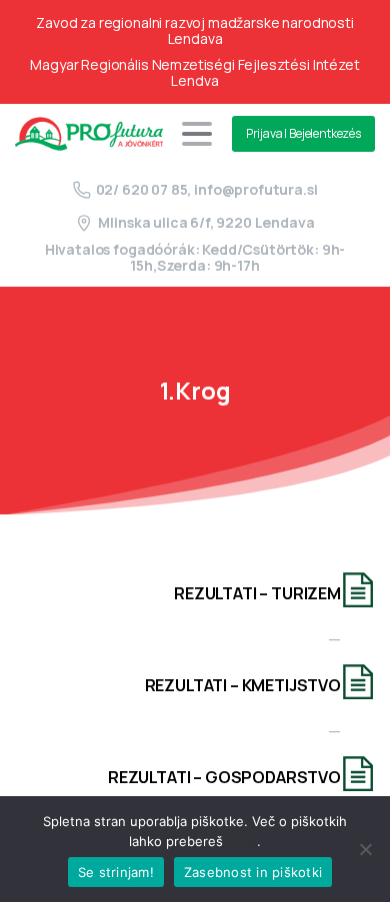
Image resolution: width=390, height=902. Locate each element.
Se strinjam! (116, 872)
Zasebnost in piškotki (253, 872)
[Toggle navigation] (197, 134)
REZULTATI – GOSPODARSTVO (224, 777)
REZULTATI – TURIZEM (257, 593)
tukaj (242, 841)
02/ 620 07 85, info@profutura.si (207, 189)
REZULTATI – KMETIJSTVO (243, 685)
